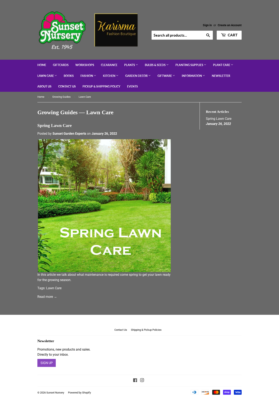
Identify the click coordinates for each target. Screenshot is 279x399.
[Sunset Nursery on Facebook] (135, 381)
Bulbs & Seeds (155, 65)
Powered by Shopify (79, 392)
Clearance (109, 65)
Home (41, 65)
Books (69, 75)
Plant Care (222, 65)
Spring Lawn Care (54, 125)
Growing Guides (61, 96)
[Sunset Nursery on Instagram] (142, 381)
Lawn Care (46, 75)
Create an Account (230, 25)
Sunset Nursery (55, 392)
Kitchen (109, 75)
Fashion (87, 75)
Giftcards (61, 65)
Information (192, 75)
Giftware (165, 75)
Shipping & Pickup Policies (146, 329)
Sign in (207, 25)
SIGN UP (46, 363)
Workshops (84, 65)
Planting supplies (189, 65)
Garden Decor (136, 75)
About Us (44, 86)
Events (132, 86)
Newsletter (221, 75)
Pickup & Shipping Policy (101, 86)
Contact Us (67, 86)
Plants (130, 65)
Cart (232, 35)
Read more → (47, 297)
